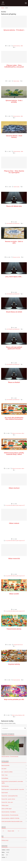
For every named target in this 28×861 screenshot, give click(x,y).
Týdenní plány (16, 81)
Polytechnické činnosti (18, 644)
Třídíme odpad (5, 805)
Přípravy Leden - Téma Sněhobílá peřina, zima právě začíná (14, 66)
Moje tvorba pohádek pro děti (14, 699)
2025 (13, 831)
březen (9, 831)
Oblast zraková (14, 523)
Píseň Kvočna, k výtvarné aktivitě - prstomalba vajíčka (12, 782)
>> (18, 831)
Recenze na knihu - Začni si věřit (14, 242)
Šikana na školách (14, 382)
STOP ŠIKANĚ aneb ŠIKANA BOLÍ (13, 223)
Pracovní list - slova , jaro (7, 802)
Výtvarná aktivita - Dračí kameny (14, 136)
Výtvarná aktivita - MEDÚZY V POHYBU (10, 818)
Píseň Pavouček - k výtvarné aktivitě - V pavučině (13, 789)
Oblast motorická (14, 558)
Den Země (4, 768)
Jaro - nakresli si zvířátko (7, 772)
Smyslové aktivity (14, 664)
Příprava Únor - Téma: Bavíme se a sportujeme (14, 171)
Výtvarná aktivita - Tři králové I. (14, 30)
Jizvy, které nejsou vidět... (14, 276)
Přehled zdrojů (5, 840)
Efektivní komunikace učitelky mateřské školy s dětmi (14, 453)
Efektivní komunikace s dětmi (18, 433)
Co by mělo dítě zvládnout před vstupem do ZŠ (15, 505)
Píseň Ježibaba (5, 778)
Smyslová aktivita (16, 679)
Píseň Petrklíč (5, 792)
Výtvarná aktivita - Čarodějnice (9, 812)
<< (3, 831)
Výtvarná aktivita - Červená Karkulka (10, 756)
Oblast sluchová (14, 488)
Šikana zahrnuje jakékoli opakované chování (14, 347)
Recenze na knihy (16, 257)
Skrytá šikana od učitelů (14, 312)
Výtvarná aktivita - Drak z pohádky (14, 101)
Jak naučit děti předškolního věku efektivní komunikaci (14, 418)
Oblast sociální (14, 594)
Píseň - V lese (4, 775)
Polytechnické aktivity (14, 629)
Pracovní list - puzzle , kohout (8, 799)
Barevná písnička (5, 765)
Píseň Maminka (5, 786)
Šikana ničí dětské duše (14, 206)
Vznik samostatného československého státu (12, 821)
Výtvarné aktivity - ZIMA (18, 45)
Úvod (2, 8)
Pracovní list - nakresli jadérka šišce (10, 796)
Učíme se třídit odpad (6, 808)
